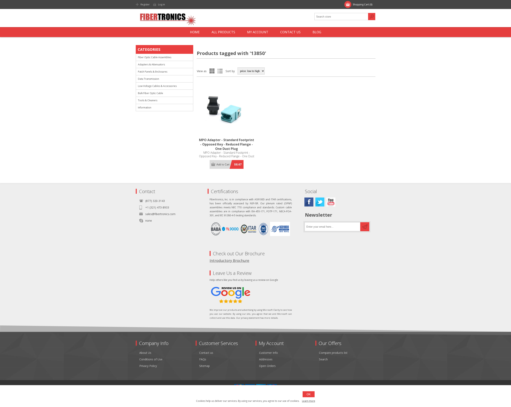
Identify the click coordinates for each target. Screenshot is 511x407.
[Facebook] (308, 202)
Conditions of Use (150, 359)
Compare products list (333, 353)
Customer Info (268, 353)
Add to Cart (223, 164)
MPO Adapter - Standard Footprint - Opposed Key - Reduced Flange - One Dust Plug (226, 144)
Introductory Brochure (229, 260)
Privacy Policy (148, 366)
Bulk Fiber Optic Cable (150, 93)
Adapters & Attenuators (151, 64)
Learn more (308, 401)
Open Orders (267, 366)
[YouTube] (330, 202)
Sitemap (204, 366)
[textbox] (341, 16)
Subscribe (364, 226)
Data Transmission (148, 79)
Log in (161, 4)
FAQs (202, 359)
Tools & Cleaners (147, 100)
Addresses (265, 359)
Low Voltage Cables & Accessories (157, 86)
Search (371, 16)
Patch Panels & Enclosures (152, 71)
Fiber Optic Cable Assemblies (154, 57)
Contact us (206, 353)
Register (145, 4)
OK (309, 394)
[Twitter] (319, 202)
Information (144, 107)
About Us (145, 353)
